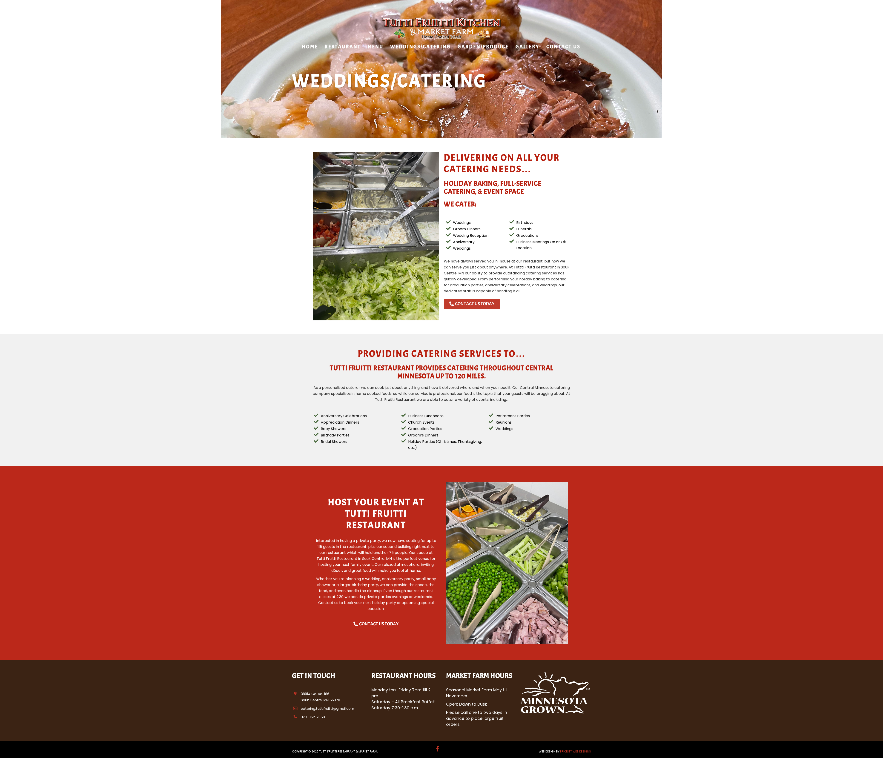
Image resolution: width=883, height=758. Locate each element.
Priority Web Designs (575, 751)
